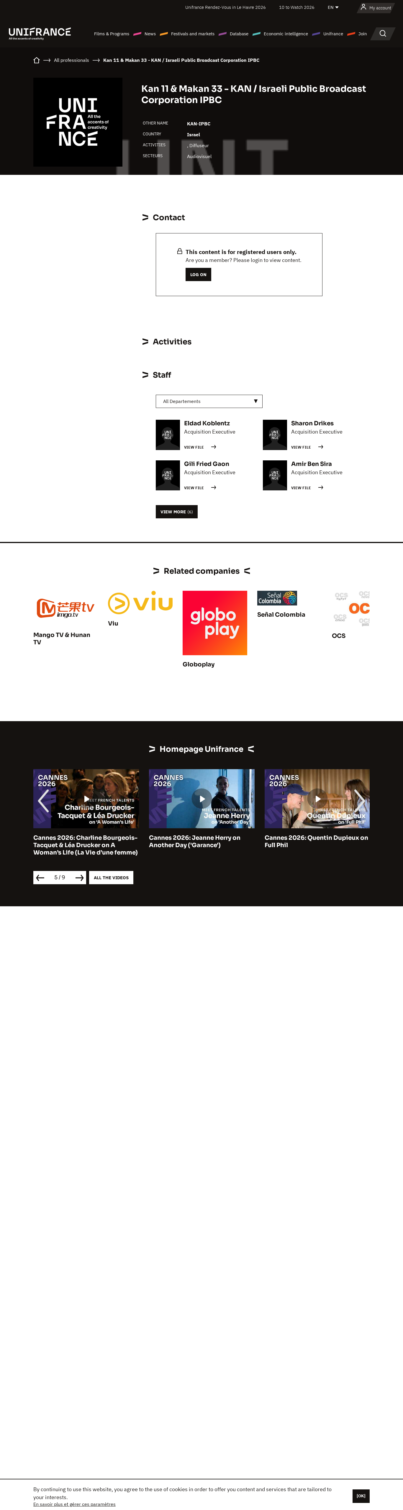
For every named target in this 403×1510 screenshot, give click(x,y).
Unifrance (333, 33)
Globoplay (198, 664)
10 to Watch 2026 (296, 7)
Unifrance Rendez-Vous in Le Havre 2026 (225, 7)
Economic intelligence (286, 33)
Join (362, 33)
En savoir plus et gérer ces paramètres (74, 1504)
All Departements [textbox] (182, 401)
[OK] (361, 1496)
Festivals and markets (192, 33)
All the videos (111, 877)
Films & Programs (111, 33)
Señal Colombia (281, 614)
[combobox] (209, 401)
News (150, 33)
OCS (338, 636)
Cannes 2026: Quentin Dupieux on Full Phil (316, 841)
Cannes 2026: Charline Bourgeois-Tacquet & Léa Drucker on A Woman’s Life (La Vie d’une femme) (85, 845)
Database (239, 33)
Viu (113, 623)
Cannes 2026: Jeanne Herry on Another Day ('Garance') (194, 841)
